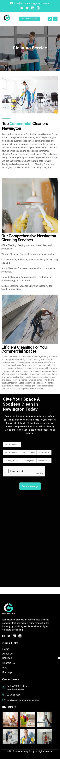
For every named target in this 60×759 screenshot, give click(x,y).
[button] (55, 19)
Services (7, 657)
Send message (30, 486)
